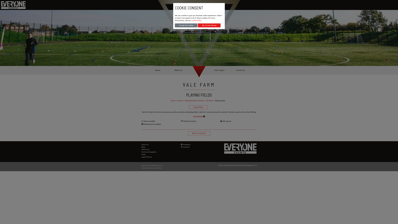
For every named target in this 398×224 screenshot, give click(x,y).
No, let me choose (209, 25)
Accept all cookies (186, 25)
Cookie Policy (196, 20)
